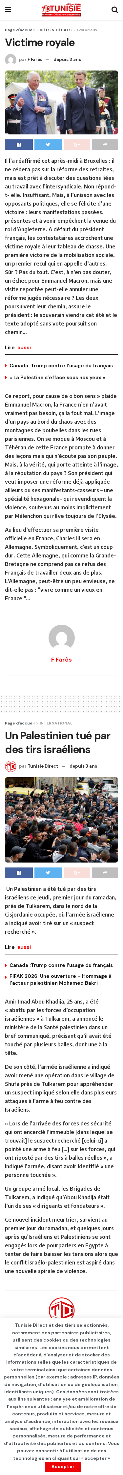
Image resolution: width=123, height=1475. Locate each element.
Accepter (63, 1466)
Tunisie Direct (43, 766)
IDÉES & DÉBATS (56, 30)
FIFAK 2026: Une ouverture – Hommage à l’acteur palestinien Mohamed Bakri (61, 979)
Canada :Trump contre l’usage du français (61, 365)
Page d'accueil (19, 30)
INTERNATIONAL (56, 723)
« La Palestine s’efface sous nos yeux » (57, 377)
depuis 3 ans (67, 59)
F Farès (35, 59)
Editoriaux (87, 30)
